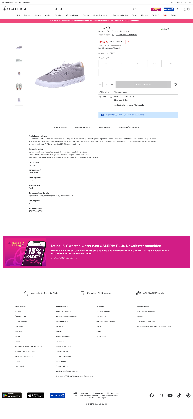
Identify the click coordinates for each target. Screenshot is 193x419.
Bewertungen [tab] (104, 127)
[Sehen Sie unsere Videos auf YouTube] (170, 395)
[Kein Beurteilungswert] (105, 34)
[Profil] (177, 9)
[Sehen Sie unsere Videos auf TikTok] (179, 395)
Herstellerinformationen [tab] (128, 127)
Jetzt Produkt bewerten (126, 34)
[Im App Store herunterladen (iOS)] (35, 395)
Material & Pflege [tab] (82, 127)
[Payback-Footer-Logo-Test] (57, 395)
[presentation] (19, 110)
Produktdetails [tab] (60, 127)
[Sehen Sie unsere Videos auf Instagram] (160, 395)
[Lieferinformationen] (111, 92)
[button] (18, 2)
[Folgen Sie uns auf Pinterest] (188, 395)
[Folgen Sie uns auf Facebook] (151, 395)
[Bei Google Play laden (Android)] (12, 395)
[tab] (60, 74)
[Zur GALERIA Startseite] (14, 9)
